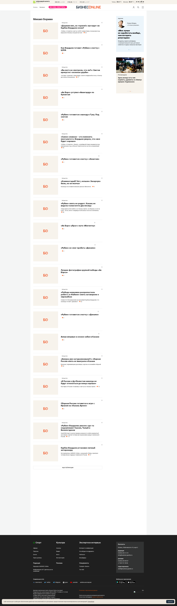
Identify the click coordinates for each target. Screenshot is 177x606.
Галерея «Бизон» (84, 566)
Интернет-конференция (86, 548)
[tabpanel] (130, 33)
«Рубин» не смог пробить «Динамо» (78, 248)
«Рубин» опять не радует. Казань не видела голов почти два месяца (78, 204)
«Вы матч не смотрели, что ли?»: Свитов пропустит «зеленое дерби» (80, 71)
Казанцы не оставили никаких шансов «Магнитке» (76, 186)
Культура (60, 542)
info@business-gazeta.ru (125, 555)
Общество (65, 22)
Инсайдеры (82, 558)
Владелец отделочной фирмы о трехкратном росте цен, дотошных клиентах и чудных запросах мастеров (129, 42)
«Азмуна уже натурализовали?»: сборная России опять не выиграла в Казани (81, 360)
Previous (119, 50)
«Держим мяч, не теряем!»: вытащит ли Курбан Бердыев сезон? (80, 26)
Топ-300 (81, 569)
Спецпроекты (84, 563)
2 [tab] (128, 91)
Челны (114, 2)
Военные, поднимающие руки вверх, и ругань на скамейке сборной (81, 364)
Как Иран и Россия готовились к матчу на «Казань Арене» (78, 386)
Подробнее (90, 601)
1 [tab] (127, 91)
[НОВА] (58, 7)
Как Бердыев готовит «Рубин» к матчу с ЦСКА (80, 49)
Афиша (35, 548)
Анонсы (58, 548)
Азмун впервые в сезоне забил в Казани (80, 336)
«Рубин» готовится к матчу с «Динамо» (80, 314)
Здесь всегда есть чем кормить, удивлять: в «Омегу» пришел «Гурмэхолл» (130, 80)
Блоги (35, 554)
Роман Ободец (131, 23)
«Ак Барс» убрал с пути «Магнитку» (78, 225)
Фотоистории (60, 558)
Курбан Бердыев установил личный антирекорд (78, 449)
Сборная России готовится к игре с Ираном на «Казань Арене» (78, 404)
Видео (58, 551)
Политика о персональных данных (88, 590)
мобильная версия (85, 582)
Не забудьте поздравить (86, 551)
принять (170, 601)
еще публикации (67, 467)
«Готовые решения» (133, 25)
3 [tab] (129, 91)
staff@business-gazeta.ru (125, 568)
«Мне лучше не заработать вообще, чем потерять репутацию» (129, 34)
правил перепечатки (97, 597)
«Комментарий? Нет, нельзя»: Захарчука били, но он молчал (80, 182)
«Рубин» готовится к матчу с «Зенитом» (80, 159)
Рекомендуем (122, 75)
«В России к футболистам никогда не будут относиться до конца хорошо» (79, 382)
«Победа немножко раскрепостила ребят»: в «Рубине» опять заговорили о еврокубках (80, 294)
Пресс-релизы (37, 558)
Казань (35, 7)
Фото (57, 554)
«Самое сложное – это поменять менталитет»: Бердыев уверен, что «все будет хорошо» (80, 139)
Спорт (38, 542)
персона (120, 18)
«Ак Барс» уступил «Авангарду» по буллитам (77, 93)
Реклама (59, 563)
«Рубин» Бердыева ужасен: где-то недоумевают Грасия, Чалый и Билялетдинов (77, 427)
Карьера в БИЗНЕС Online (40, 566)
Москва (125, 2)
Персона (35, 551)
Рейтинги (82, 554)
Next (142, 50)
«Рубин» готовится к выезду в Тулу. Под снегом (80, 115)
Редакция (36, 563)
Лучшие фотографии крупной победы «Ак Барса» (81, 271)
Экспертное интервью (90, 542)
